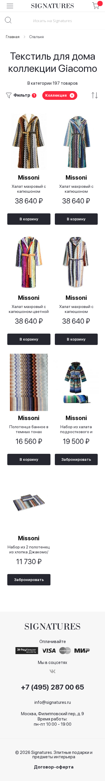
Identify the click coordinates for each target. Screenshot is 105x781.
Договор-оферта (54, 767)
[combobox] (52, 20)
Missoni (28, 177)
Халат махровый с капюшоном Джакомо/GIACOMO (76, 309)
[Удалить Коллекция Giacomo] (72, 95)
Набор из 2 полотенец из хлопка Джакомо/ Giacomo (29, 549)
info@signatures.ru (52, 702)
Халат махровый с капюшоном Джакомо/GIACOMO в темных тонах (29, 189)
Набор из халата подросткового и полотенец (76, 429)
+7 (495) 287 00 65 (52, 687)
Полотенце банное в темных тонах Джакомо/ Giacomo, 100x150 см (28, 429)
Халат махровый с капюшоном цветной (29, 309)
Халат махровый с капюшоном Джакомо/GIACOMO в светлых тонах (76, 189)
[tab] (52, 95)
